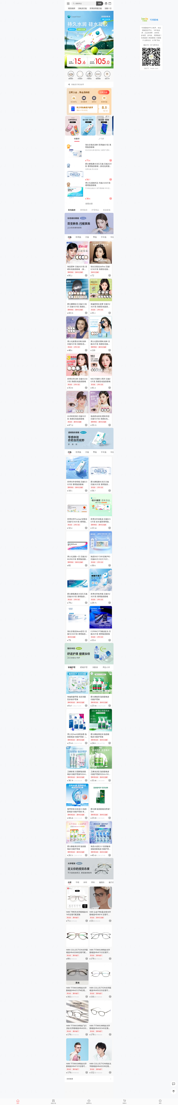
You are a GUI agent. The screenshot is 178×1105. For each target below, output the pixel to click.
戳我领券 (71, 8)
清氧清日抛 (82, 8)
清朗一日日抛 (110, 8)
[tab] (77, 139)
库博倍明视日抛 (96, 8)
